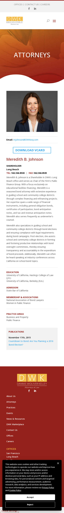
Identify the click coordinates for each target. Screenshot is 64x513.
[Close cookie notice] (58, 463)
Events (9, 413)
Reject (30, 504)
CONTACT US (32, 4)
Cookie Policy (15, 490)
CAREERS (45, 4)
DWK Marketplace (15, 424)
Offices (9, 435)
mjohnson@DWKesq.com (25, 139)
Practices (10, 407)
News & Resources (15, 418)
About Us (10, 396)
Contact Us (11, 430)
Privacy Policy (48, 487)
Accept (30, 497)
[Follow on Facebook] (29, 8)
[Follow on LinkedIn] (35, 8)
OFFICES (18, 4)
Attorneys (11, 401)
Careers (10, 441)
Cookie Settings (9, 510)
